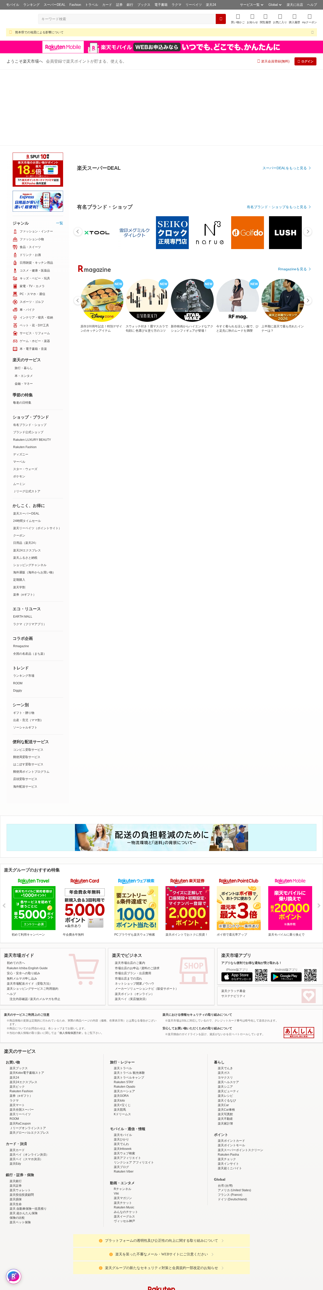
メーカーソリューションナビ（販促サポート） (146, 912)
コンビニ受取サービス (28, 673)
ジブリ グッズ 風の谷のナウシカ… (92, 428)
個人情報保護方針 (228, 1254)
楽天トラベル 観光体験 (129, 997)
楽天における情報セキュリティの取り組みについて (197, 938)
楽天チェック (227, 1083)
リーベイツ (193, 5)
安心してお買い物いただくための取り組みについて (197, 952)
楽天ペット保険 (20, 1146)
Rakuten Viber (123, 1095)
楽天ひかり (121, 1063)
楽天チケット (123, 1127)
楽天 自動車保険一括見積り (28, 1132)
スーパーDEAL (54, 5)
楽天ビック (17, 1010)
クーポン (19, 459)
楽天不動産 (225, 1042)
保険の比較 (17, 1141)
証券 (119, 5)
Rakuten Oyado (124, 1010)
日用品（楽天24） (25, 467)
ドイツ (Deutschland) (232, 1123)
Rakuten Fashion (25, 371)
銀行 (130, 5)
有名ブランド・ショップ (29, 349)
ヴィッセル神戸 (124, 1145)
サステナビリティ (233, 920)
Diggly (17, 614)
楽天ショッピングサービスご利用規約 (32, 912)
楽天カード (17, 1074)
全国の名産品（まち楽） (29, 577)
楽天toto (119, 1024)
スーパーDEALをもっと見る (284, 143)
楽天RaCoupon (20, 1047)
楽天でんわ (121, 1068)
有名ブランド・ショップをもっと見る (277, 321)
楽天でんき (225, 992)
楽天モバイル (123, 1059)
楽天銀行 (16, 1105)
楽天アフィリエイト (127, 1082)
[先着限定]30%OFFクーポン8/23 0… (206, 428)
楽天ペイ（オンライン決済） (29, 1078)
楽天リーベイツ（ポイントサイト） (37, 452)
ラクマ (176, 5)
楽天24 (211, 5)
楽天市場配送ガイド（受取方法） (29, 907)
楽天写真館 (225, 1038)
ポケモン (19, 400)
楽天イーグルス (124, 1140)
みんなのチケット (126, 1136)
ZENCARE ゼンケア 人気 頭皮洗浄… (177, 428)
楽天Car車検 (226, 1033)
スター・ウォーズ (25, 393)
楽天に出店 (295, 5)
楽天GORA (121, 1019)
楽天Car (223, 1029)
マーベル (19, 385)
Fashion (75, 5)
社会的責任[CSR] (162, 1254)
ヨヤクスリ (225, 1001)
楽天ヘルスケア (228, 1006)
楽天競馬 (120, 1033)
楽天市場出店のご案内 (130, 887)
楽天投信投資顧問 (22, 1119)
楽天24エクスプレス (27, 474)
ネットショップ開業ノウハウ (134, 907)
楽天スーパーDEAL (26, 437)
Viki (116, 1117)
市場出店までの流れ (128, 902)
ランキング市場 (23, 599)
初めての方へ (16, 887)
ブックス (143, 5)
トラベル (91, 5)
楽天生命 (16, 1128)
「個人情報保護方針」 (70, 956)
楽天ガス (224, 997)
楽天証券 (16, 1109)
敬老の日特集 (22, 326)
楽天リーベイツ (20, 1038)
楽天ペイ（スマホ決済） (26, 1083)
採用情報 (206, 1254)
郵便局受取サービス (26, 681)
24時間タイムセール (27, 445)
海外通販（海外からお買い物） (34, 496)
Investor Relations (134, 1254)
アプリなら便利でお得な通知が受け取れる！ (251, 887)
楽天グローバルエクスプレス (29, 1056)
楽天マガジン (123, 1122)
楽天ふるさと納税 (25, 481)
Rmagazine (21, 570)
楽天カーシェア (124, 1015)
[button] (252, 19)
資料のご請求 (150, 892)
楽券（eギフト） (24, 518)
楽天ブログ (121, 1091)
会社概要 (89, 1254)
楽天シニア (225, 1010)
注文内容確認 (19, 923)
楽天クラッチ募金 (233, 915)
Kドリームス (122, 1038)
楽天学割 (19, 511)
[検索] (221, 19)
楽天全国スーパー (22, 1033)
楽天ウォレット (20, 1114)
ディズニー (20, 378)
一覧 (59, 147)
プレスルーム (187, 1254)
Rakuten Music (124, 1131)
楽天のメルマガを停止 (45, 923)
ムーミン (19, 408)
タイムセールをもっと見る (285, 460)
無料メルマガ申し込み (22, 902)
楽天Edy (15, 1087)
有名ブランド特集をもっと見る (282, 538)
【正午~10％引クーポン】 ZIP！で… (262, 428)
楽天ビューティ (228, 1015)
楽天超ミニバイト (230, 1092)
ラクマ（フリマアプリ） (29, 548)
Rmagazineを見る (292, 604)
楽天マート (17, 1029)
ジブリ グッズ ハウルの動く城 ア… (234, 428)
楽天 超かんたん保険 (24, 1137)
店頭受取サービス (25, 703)
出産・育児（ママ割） (28, 644)
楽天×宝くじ (122, 1029)
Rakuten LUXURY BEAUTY (32, 364)
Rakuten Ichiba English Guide (27, 892)
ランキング (31, 5)
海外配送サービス (25, 710)
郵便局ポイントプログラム (31, 695)
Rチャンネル (122, 1113)
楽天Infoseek (122, 1073)
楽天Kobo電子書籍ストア (27, 997)
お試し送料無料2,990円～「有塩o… (290, 428)
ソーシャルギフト (25, 651)
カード (107, 5)
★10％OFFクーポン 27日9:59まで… (149, 428)
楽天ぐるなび (227, 1024)
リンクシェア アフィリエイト (134, 1086)
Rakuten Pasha (228, 1078)
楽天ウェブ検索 (124, 1077)
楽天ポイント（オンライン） (134, 918)
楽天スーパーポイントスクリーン (240, 1074)
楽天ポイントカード (231, 1064)
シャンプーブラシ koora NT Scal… (121, 428)
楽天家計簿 (225, 1047)
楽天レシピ (225, 1019)
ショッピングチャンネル (29, 489)
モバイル (12, 5)
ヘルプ (312, 5)
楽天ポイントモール (231, 1069)
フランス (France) (230, 1119)
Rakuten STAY (123, 1006)
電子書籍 (161, 5)
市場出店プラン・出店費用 (133, 897)
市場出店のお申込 (127, 892)
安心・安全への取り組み (23, 897)
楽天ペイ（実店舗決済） (131, 923)
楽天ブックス (19, 992)
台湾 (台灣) (225, 1109)
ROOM (17, 607)
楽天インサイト (228, 1087)
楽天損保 (16, 1123)
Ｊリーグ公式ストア (26, 415)
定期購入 (19, 503)
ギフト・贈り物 (23, 637)
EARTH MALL (22, 540)
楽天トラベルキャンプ (129, 1001)
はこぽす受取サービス (28, 688)
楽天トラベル (123, 992)
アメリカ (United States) (234, 1114)
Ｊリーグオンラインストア (28, 1052)
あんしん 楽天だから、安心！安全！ (299, 956)
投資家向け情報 (109, 1254)
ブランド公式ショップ (28, 356)
